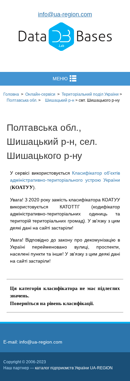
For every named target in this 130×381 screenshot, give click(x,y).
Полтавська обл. (22, 100)
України (90, 94)
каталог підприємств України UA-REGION (74, 368)
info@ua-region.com (65, 14)
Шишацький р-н (59, 100)
